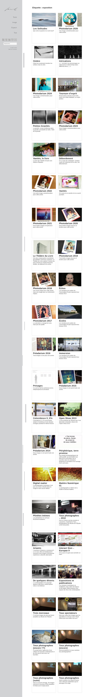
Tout (15, 33)
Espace (14, 27)
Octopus (15, 49)
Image (14, 22)
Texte (15, 17)
